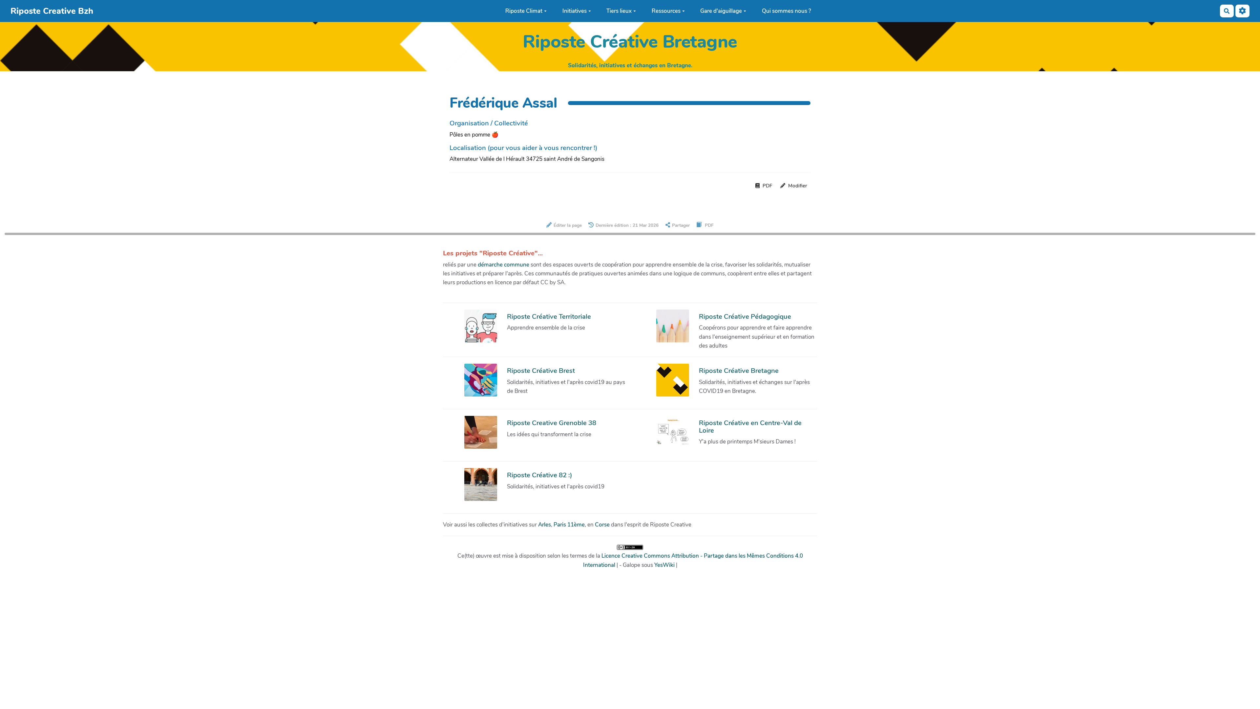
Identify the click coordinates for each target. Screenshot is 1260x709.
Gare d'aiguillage (721, 11)
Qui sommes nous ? (786, 11)
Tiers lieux (619, 11)
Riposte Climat (523, 11)
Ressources (666, 11)
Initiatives (574, 11)
